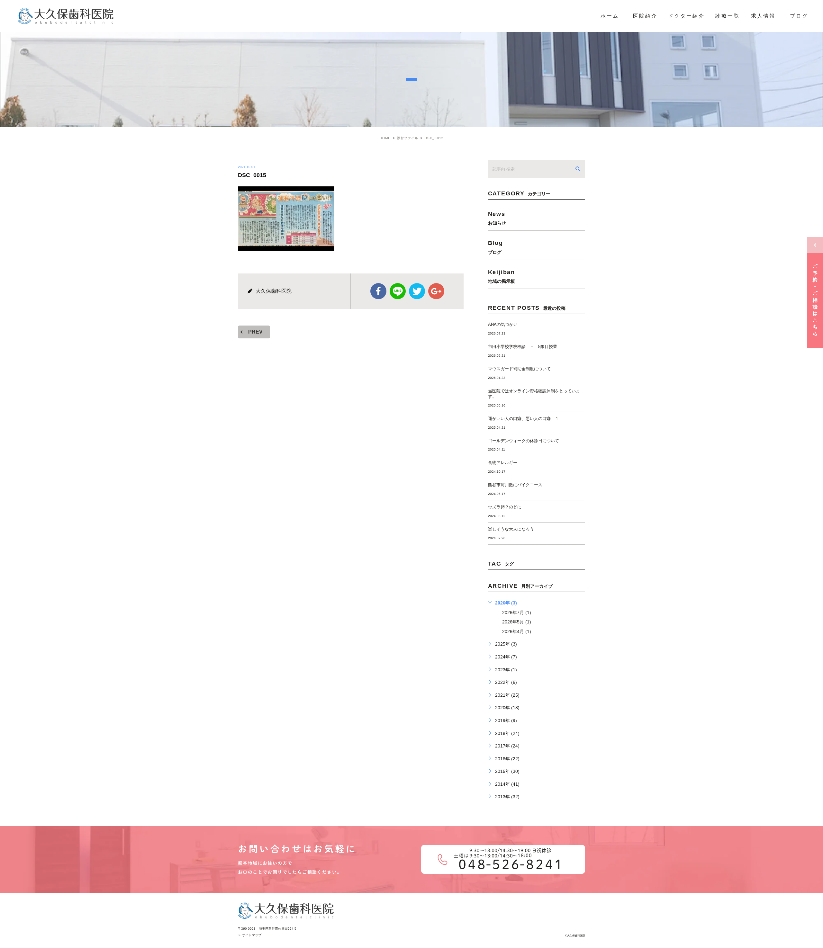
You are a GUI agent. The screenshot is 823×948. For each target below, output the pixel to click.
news (497, 218)
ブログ (799, 16)
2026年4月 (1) (516, 631)
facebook (378, 291)
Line (398, 291)
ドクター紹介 (686, 16)
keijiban (501, 276)
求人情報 (763, 16)
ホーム (610, 16)
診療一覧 (727, 16)
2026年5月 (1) (516, 621)
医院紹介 (645, 16)
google (436, 291)
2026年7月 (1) (516, 612)
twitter (417, 291)
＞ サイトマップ (249, 935)
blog (495, 247)
